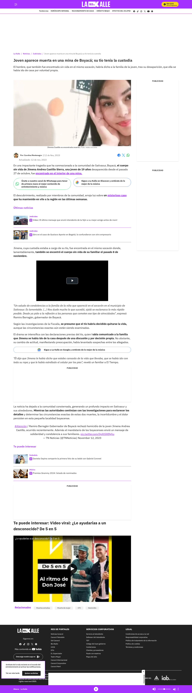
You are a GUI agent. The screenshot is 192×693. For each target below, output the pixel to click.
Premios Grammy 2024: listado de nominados (55, 473)
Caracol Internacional (59, 660)
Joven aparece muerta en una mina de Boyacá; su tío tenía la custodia (72, 54)
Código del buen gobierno (96, 644)
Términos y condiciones (134, 647)
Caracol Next (56, 666)
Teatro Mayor (56, 657)
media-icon (96, 689)
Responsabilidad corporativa (136, 637)
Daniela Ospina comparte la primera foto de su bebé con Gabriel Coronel (67, 458)
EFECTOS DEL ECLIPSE (121, 11)
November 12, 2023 (89, 438)
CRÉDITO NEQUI (103, 11)
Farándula (33, 455)
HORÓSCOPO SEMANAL (60, 11)
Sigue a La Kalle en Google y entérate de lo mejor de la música (74, 349)
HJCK (53, 647)
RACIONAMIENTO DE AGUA (83, 11)
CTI (79, 608)
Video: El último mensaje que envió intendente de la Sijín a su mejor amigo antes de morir (75, 220)
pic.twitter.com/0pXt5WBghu (97, 434)
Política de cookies (133, 644)
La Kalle (16, 54)
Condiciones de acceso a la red (137, 634)
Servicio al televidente (94, 634)
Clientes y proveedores (94, 650)
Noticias (26, 54)
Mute (154, 689)
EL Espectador (56, 654)
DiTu (52, 650)
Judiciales (37, 54)
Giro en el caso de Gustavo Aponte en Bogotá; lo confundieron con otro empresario (72, 234)
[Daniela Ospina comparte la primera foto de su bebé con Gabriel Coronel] (20, 459)
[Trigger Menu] (15, 4)
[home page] (96, 4)
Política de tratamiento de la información (141, 641)
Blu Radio (54, 644)
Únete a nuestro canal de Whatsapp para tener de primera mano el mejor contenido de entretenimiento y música (44, 184)
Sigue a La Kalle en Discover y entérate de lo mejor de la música (103, 182)
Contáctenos (91, 647)
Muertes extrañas (43, 608)
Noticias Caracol (57, 634)
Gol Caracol (55, 641)
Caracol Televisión (57, 637)
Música (32, 470)
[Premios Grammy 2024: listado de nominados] (20, 473)
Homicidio (92, 608)
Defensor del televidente (95, 637)
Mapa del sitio (91, 657)
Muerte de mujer (63, 608)
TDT (87, 641)
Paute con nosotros (93, 654)
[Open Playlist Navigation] (178, 689)
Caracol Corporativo (58, 663)
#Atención (21, 426)
